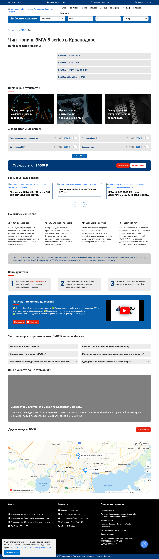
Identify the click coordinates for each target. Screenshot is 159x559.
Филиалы (137, 8)
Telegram (33, 322)
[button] (84, 204)
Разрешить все (12, 552)
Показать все (79, 155)
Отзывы (93, 8)
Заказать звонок (107, 534)
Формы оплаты (107, 520)
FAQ (128, 8)
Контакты (64, 13)
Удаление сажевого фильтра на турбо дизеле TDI (116, 525)
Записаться (123, 165)
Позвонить (19, 322)
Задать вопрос (138, 165)
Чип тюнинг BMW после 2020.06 (113, 530)
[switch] (74, 138)
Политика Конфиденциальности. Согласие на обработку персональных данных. (118, 515)
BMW (23, 30)
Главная (103, 8)
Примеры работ (116, 8)
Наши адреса (16, 2)
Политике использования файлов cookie (33, 547)
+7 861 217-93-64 (37, 281)
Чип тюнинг (74, 8)
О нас (84, 8)
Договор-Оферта (107, 510)
